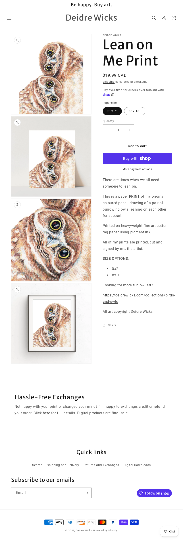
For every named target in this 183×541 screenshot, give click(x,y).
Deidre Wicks (84, 530)
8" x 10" (135, 111)
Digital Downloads (137, 465)
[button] (9, 18)
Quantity (108, 121)
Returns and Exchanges (101, 465)
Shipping (109, 81)
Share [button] (112, 325)
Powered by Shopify (105, 530)
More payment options (137, 169)
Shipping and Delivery (63, 465)
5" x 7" (112, 111)
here (46, 413)
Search (37, 465)
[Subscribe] (86, 493)
